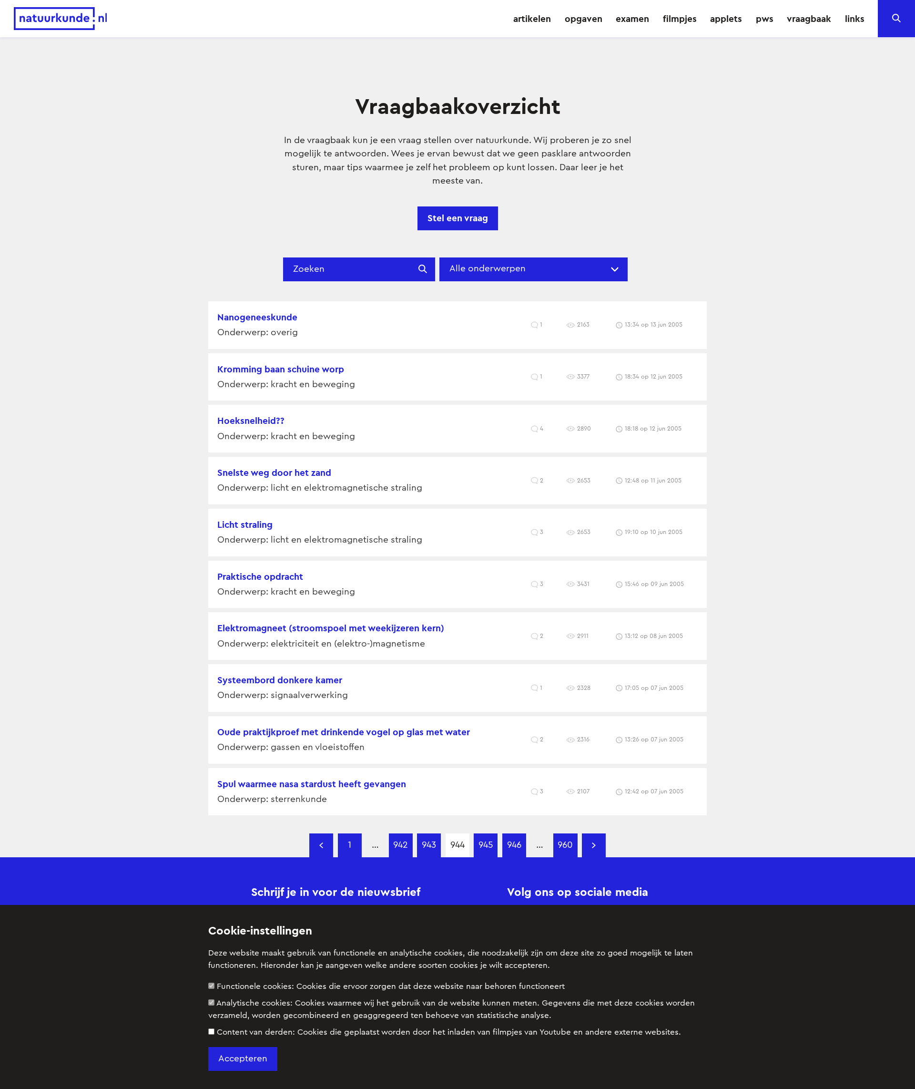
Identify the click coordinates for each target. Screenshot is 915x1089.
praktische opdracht (260, 576)
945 (485, 845)
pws (764, 18)
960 (565, 845)
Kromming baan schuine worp (280, 369)
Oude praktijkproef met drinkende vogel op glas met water (343, 732)
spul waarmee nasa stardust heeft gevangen (311, 784)
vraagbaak (809, 18)
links (854, 18)
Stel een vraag (457, 218)
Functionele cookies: (391, 986)
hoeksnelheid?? (251, 420)
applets (726, 18)
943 (429, 845)
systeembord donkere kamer (279, 680)
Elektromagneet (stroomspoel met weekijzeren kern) (330, 628)
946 (514, 845)
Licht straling (245, 524)
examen (632, 18)
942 (400, 845)
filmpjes (680, 18)
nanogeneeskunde (257, 317)
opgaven (583, 18)
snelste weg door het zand (274, 472)
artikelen (532, 18)
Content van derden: (449, 1032)
